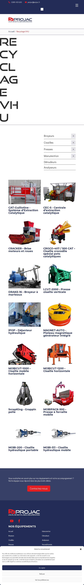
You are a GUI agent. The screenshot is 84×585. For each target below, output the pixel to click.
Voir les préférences (42, 580)
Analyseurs (50, 167)
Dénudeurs (50, 162)
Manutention (46, 531)
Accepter (42, 568)
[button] (81, 549)
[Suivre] (11, 521)
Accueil (11, 31)
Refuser (42, 574)
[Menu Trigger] (77, 5)
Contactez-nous (39, 488)
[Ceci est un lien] (20, 22)
